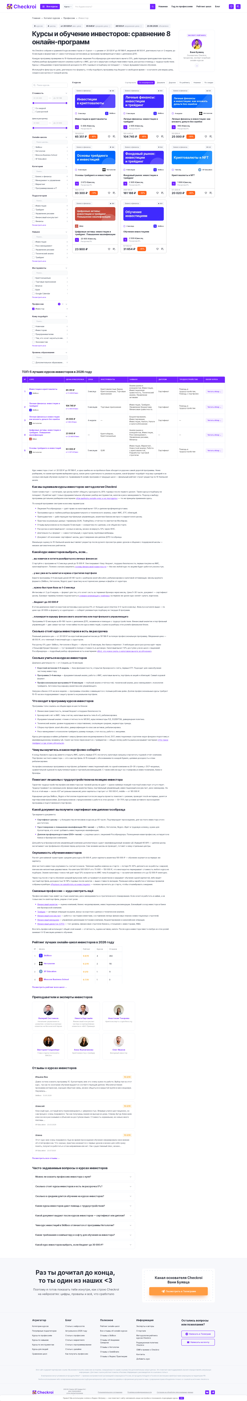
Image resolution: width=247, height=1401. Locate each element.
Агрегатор (39, 1320)
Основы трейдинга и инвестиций (93, 175)
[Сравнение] (238, 6)
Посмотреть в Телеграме (181, 1291)
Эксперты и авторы (145, 1326)
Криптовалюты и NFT (183, 175)
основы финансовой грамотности (90, 566)
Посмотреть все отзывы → (46, 1158)
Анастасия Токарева (118, 1018)
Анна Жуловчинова (83, 1050)
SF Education (50, 971)
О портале (141, 1331)
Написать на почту (200, 1342)
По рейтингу (185, 82)
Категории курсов (40, 1326)
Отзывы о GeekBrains (109, 1352)
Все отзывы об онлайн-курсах (113, 1331)
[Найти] (152, 6)
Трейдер (41, 912)
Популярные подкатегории (44, 1331)
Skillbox (48, 955)
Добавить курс (143, 1359)
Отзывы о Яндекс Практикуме (113, 1356)
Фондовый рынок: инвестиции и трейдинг (140, 176)
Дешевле (161, 82)
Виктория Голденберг (48, 1050)
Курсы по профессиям (42, 1335)
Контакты (140, 1354)
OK (181, 1398)
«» (97, 498)
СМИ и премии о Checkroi (147, 1350)
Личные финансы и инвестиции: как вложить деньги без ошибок (191, 120)
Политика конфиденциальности (139, 1392)
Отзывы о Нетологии (109, 1347)
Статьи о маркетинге (75, 1340)
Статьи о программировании (78, 1345)
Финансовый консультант (49, 916)
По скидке (209, 82)
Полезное (106, 1320)
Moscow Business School (56, 979)
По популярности (146, 82)
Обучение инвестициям (136, 231)
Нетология (49, 963)
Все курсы (52, 6)
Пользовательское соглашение (110, 1392)
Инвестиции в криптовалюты (91, 119)
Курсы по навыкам (40, 1340)
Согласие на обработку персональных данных (175, 1392)
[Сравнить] (114, 136)
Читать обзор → (214, 391)
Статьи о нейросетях (75, 1326)
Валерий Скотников (48, 1018)
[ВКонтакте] (207, 1392)
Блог (217, 6)
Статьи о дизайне (73, 1349)
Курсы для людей (40, 1349)
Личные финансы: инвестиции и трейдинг (140, 120)
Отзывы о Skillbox (108, 1335)
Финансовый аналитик (47, 904)
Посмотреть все (39, 225)
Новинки (163, 6)
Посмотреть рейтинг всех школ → (49, 987)
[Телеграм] (213, 1392)
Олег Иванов (118, 1050)
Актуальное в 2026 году (76, 1331)
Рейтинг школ (203, 6)
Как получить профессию (76, 1354)
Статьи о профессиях (75, 1335)
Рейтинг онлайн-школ (110, 1326)
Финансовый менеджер (48, 920)
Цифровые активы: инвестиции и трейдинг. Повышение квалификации (95, 233)
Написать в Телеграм (200, 1334)
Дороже (172, 82)
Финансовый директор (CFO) (50, 924)
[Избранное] (231, 6)
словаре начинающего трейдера (94, 595)
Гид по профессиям (182, 6)
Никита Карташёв (83, 1018)
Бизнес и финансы (84, 91)
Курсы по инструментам (43, 1345)
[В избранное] (109, 136)
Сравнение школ (39, 1354)
